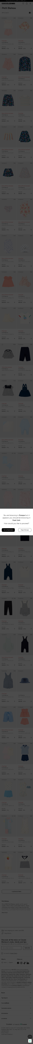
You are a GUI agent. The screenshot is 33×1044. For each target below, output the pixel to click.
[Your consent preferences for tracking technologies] (30, 1041)
